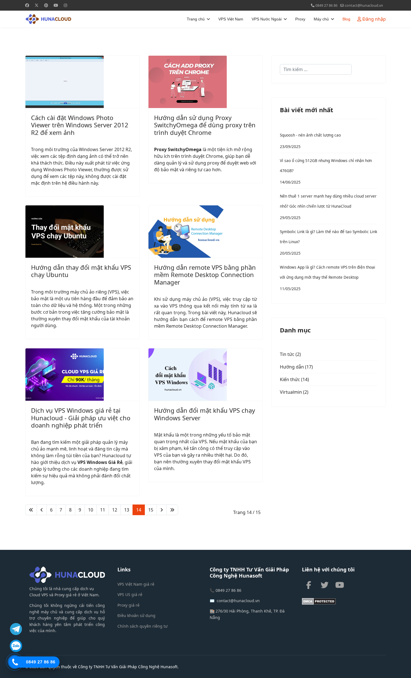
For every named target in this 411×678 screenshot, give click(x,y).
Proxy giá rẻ (128, 605)
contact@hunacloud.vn (364, 5)
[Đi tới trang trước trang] (42, 510)
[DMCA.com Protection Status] (344, 601)
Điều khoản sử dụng (136, 615)
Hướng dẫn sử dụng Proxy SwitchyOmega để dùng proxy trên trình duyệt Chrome (205, 125)
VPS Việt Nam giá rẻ (135, 584)
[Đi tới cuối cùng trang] (172, 510)
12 (114, 510)
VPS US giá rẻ (129, 594)
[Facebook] (27, 5)
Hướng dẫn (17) (296, 367)
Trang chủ (196, 19)
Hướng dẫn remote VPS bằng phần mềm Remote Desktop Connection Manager (205, 274)
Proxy (300, 19)
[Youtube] (56, 5)
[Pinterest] (46, 5)
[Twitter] (37, 5)
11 (102, 510)
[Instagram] (65, 5)
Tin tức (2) (290, 354)
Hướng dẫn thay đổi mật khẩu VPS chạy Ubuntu (81, 271)
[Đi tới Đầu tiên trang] (31, 510)
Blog (346, 19)
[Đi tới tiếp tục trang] (162, 510)
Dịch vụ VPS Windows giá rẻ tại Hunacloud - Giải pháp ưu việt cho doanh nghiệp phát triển (80, 417)
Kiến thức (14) (294, 379)
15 (150, 510)
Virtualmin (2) (294, 392)
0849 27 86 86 (326, 5)
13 (126, 510)
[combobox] (316, 69)
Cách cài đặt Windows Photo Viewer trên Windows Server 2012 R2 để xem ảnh (79, 125)
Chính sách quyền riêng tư (142, 626)
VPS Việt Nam (230, 19)
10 (90, 510)
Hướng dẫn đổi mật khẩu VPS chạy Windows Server (204, 414)
